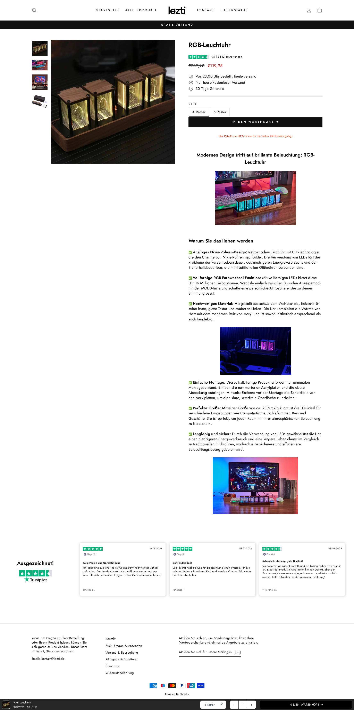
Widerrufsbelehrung (120, 673)
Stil (192, 104)
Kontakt (205, 10)
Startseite (107, 10)
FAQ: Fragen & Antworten (124, 646)
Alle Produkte (141, 10)
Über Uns (112, 666)
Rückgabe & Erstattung (121, 659)
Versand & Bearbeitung (122, 652)
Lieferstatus (234, 10)
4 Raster (199, 112)
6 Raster (220, 112)
